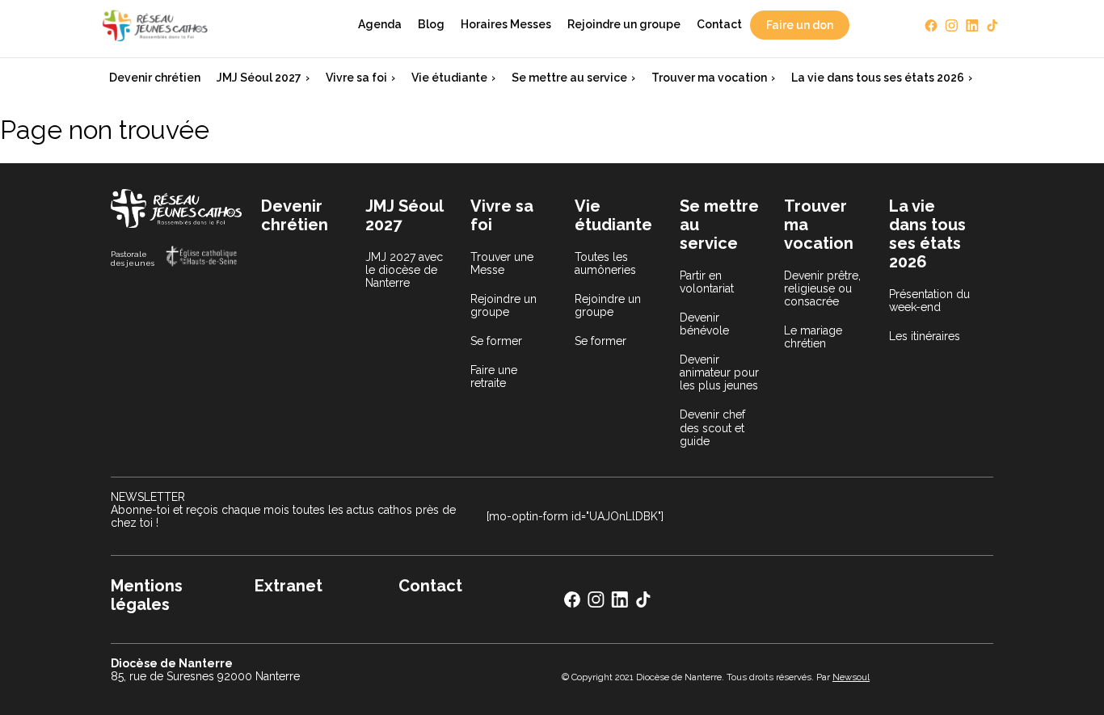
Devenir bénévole (704, 324)
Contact (719, 24)
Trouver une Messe (501, 263)
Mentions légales (147, 595)
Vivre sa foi (356, 77)
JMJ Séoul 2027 (259, 77)
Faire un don (799, 25)
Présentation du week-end (929, 300)
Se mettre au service (569, 77)
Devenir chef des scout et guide (712, 427)
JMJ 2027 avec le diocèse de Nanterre (404, 269)
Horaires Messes (506, 24)
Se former (496, 340)
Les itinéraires (924, 336)
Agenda (380, 24)
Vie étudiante (449, 77)
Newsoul (851, 677)
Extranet (288, 585)
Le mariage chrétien (813, 337)
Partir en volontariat (707, 282)
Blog (431, 24)
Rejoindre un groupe (624, 24)
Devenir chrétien (154, 77)
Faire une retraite (493, 376)
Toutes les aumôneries (605, 263)
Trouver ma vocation (709, 77)
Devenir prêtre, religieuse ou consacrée (822, 288)
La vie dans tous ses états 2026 (877, 77)
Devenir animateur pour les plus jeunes (719, 372)
